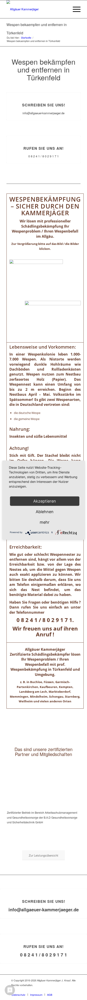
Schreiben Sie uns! (43, 105)
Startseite (26, 37)
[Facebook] (72, 990)
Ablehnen (45, 511)
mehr (45, 522)
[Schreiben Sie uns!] (44, 93)
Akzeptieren (44, 501)
